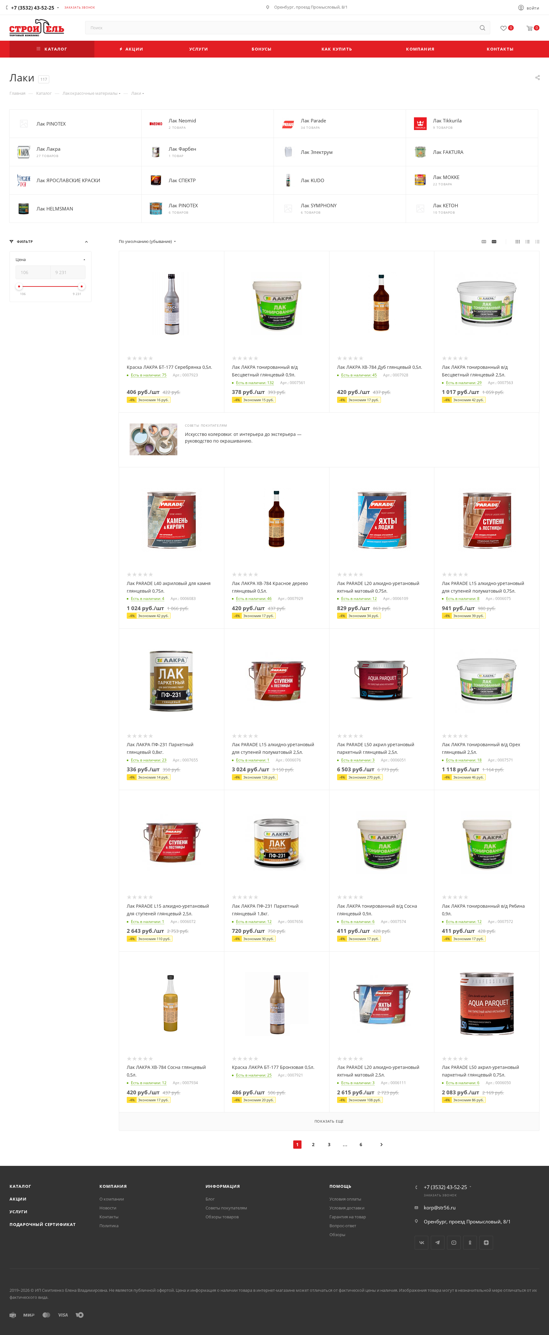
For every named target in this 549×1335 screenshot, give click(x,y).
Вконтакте (421, 1242)
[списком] (527, 241)
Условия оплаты (345, 1199)
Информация (223, 1186)
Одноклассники (470, 1242)
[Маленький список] (483, 241)
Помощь (340, 1186)
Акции (18, 1199)
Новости (107, 1208)
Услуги (19, 1212)
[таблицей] (537, 241)
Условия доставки (346, 1208)
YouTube (454, 1242)
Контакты (109, 1217)
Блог (210, 1199)
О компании (111, 1199)
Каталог (20, 1186)
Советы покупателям (226, 1208)
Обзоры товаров (222, 1217)
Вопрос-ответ (342, 1225)
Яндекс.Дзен (486, 1242)
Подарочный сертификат (43, 1224)
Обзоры (337, 1234)
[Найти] (482, 27)
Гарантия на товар (347, 1217)
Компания (113, 1186)
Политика (109, 1225)
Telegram (437, 1242)
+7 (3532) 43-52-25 (32, 7)
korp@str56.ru (440, 1207)
